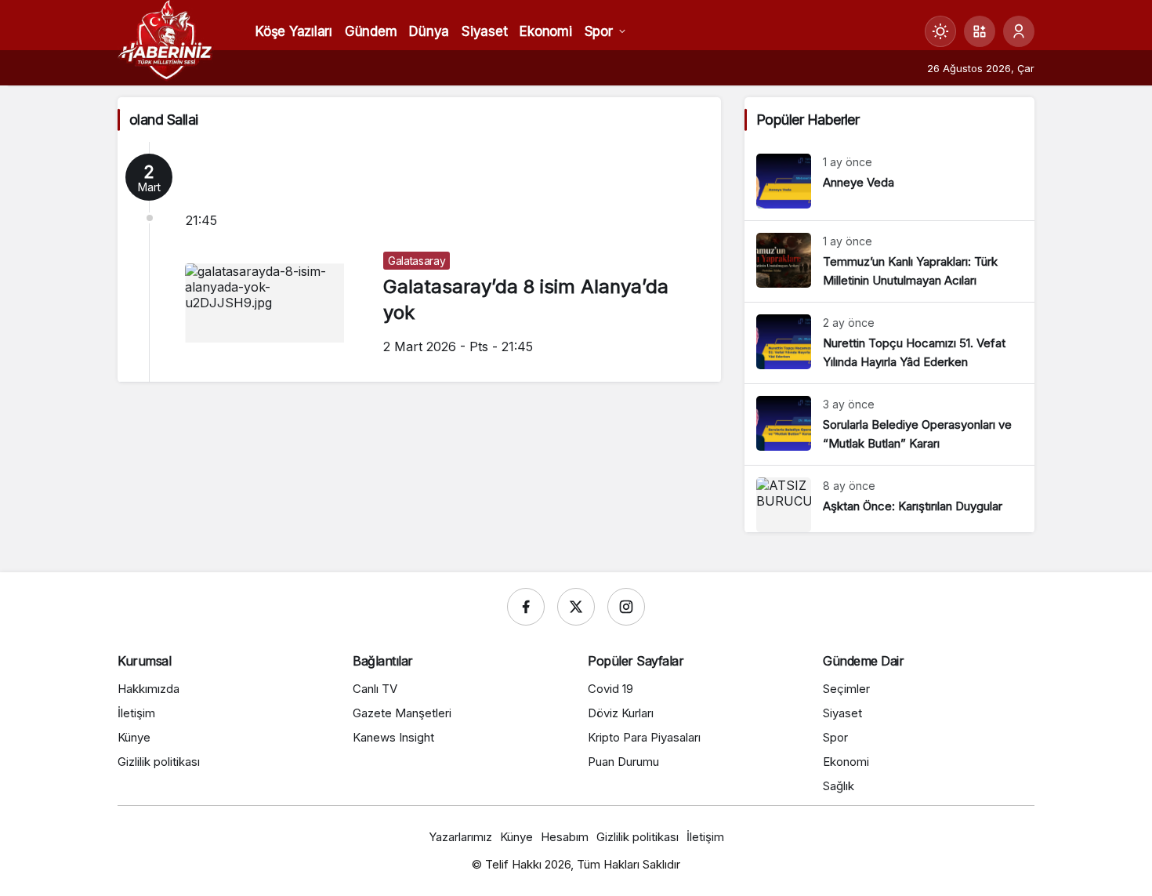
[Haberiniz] (166, 39)
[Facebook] (526, 607)
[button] (979, 31)
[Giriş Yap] (1018, 31)
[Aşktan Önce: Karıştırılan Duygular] (889, 499)
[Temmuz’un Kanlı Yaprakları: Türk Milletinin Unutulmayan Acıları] (889, 261)
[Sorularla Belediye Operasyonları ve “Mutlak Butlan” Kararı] (889, 424)
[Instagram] (626, 607)
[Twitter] (576, 607)
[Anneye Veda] (889, 181)
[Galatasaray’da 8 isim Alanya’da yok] (419, 262)
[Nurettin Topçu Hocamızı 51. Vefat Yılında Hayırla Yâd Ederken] (889, 343)
